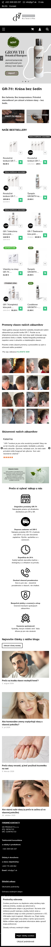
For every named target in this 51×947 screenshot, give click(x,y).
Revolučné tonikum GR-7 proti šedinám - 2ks (9, 197)
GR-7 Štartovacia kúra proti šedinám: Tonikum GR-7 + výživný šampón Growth (35, 238)
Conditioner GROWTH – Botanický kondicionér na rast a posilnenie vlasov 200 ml (34, 311)
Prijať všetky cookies (25, 936)
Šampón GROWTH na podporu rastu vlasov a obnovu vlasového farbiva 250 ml (35, 200)
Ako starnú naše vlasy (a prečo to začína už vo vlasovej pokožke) (24, 811)
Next (49, 448)
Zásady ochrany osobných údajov (16, 927)
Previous (1, 448)
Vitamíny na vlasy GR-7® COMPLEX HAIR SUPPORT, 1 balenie (10, 274)
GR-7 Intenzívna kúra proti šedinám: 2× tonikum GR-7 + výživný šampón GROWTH (10, 238)
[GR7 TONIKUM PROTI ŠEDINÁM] (25, 58)
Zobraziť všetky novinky (12, 646)
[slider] (8, 457)
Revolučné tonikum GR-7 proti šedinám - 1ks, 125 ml (9, 162)
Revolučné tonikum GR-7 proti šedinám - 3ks (33, 162)
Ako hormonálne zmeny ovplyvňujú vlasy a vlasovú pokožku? (22, 723)
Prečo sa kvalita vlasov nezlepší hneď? (20, 681)
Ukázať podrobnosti (25, 941)
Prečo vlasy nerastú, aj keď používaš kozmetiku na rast (24, 767)
